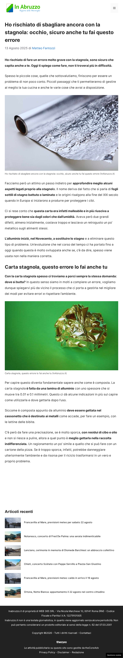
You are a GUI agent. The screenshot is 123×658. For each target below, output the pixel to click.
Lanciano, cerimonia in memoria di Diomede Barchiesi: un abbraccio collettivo (69, 550)
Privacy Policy (47, 652)
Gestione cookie (114, 655)
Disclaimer (63, 652)
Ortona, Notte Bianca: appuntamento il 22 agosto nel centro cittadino (64, 591)
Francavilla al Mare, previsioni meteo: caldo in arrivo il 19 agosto (61, 577)
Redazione (78, 652)
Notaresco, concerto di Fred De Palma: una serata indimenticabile (62, 536)
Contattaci (85, 632)
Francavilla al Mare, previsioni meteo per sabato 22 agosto (58, 522)
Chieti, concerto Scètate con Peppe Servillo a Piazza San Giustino (62, 564)
